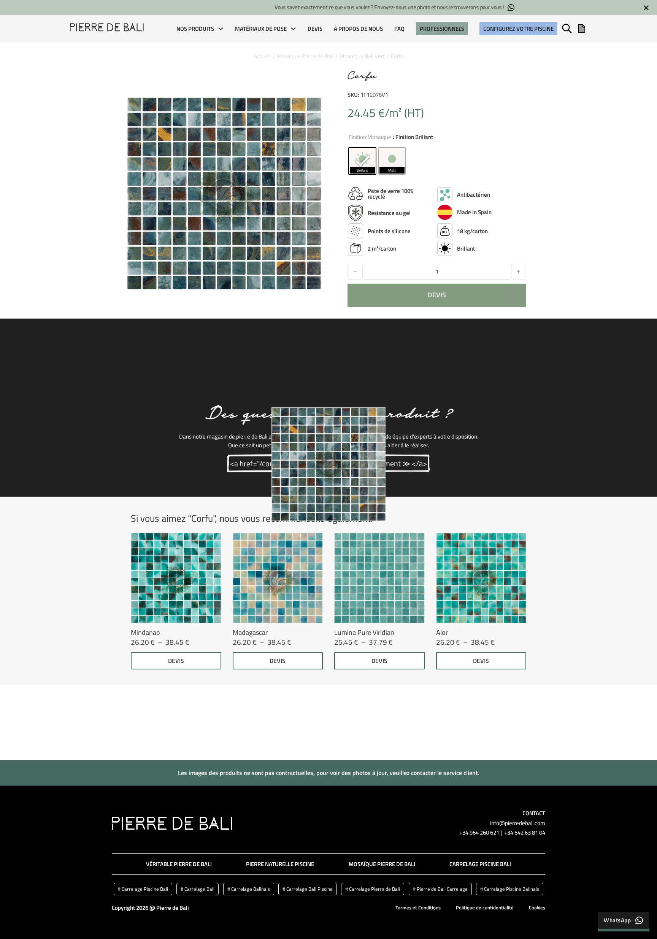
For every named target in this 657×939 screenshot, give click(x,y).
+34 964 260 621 (479, 832)
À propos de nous (358, 29)
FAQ (399, 29)
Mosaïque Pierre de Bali (305, 56)
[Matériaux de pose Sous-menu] (293, 29)
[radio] (362, 161)
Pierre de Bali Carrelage (442, 889)
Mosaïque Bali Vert (362, 56)
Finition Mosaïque (370, 137)
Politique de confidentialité (485, 907)
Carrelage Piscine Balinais (511, 889)
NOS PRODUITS (195, 29)
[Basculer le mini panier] (581, 28)
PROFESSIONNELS (442, 29)
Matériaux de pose (261, 29)
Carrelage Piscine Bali (480, 864)
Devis (315, 29)
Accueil (262, 56)
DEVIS (176, 660)
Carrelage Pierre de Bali (374, 889)
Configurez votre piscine (518, 29)
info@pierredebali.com (517, 823)
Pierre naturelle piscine (280, 864)
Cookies (537, 907)
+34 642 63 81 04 (524, 832)
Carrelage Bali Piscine (309, 889)
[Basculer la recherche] (567, 28)
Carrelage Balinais (250, 889)
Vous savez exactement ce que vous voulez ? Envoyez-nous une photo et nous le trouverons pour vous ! (317, 7)
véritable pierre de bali (179, 864)
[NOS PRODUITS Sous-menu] (221, 29)
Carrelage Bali (199, 889)
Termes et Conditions (418, 907)
